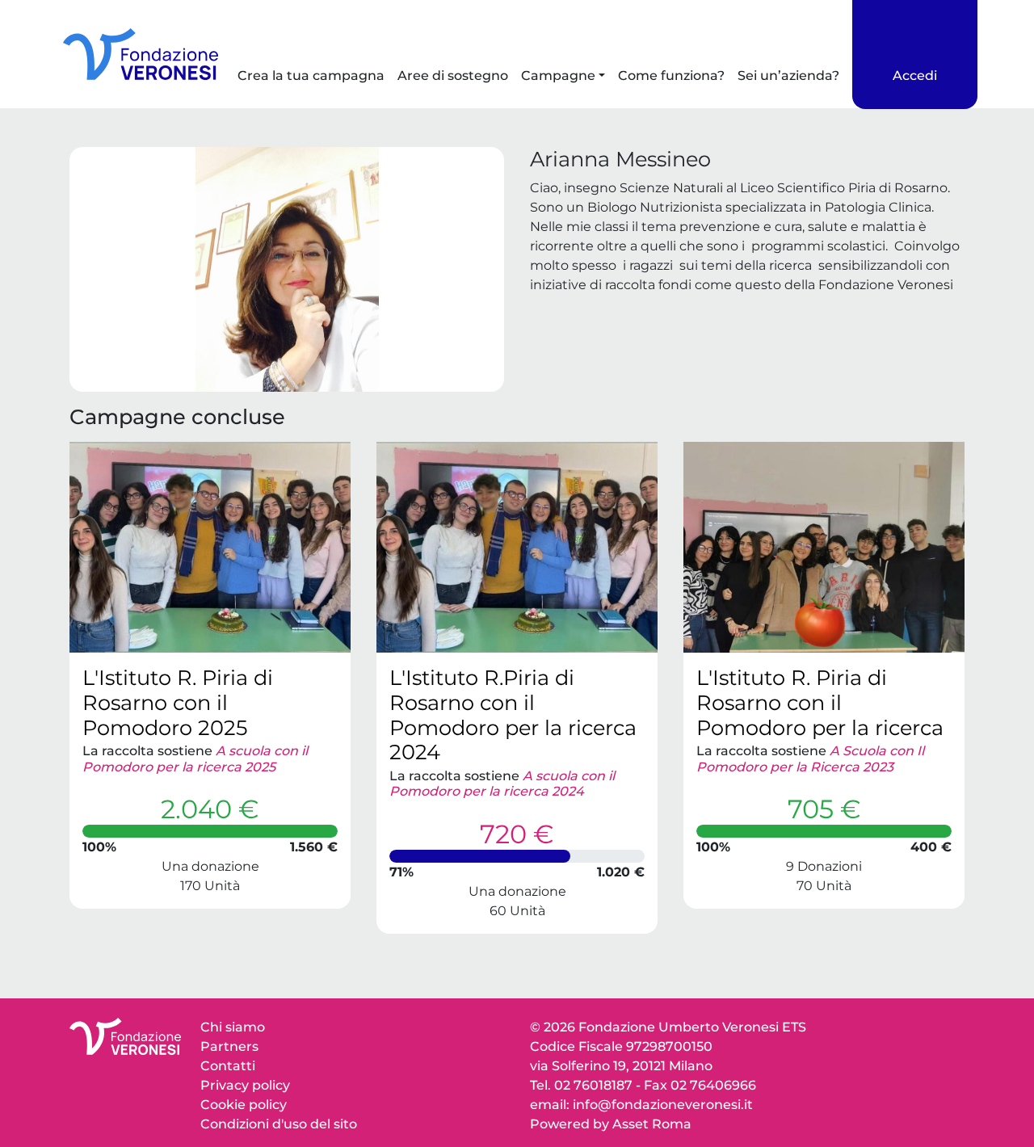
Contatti (227, 1065)
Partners (229, 1046)
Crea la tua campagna (311, 75)
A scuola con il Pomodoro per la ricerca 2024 (502, 783)
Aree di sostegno (452, 75)
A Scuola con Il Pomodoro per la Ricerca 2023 (810, 758)
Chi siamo (232, 1027)
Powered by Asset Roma (610, 1124)
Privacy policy (245, 1085)
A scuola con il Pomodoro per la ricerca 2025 (195, 758)
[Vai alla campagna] (210, 547)
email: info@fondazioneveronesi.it (641, 1104)
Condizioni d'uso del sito (278, 1124)
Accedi (915, 75)
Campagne (558, 75)
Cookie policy (243, 1104)
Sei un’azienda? (788, 75)
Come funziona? (671, 75)
